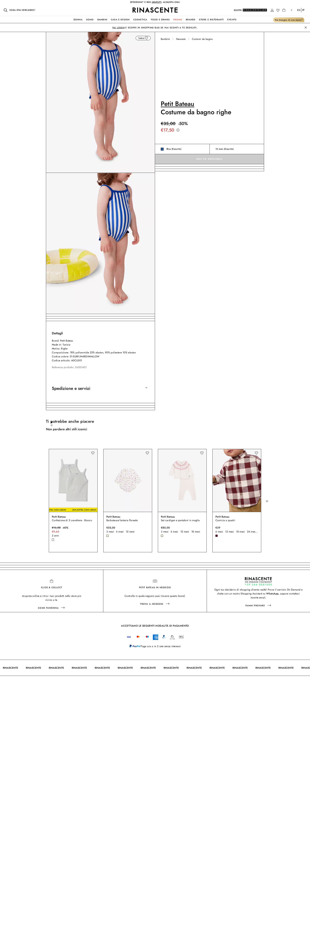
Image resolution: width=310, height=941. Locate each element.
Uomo (90, 19)
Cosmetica (140, 19)
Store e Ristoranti (211, 19)
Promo (177, 19)
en (298, 10)
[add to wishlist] (146, 38)
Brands (190, 19)
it (303, 10)
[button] (272, 10)
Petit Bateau (177, 103)
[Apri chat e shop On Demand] (258, 581)
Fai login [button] (118, 27)
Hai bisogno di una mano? (288, 20)
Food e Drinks (160, 19)
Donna (78, 19)
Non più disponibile (209, 159)
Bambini (102, 19)
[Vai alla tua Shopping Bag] (284, 10)
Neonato (181, 39)
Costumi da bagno (202, 39)
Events (231, 19)
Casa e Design (120, 19)
